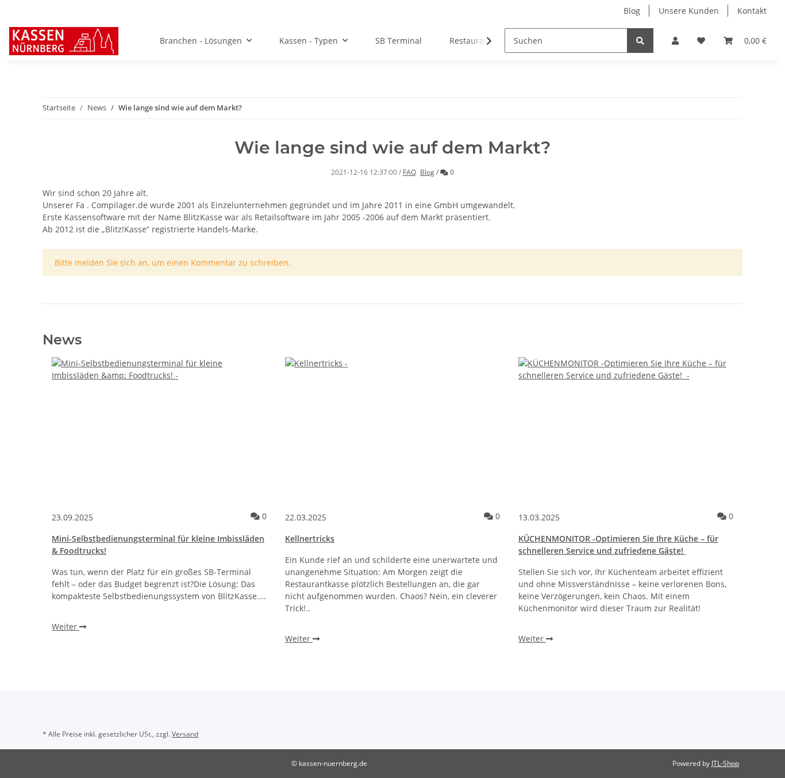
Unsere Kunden (689, 10)
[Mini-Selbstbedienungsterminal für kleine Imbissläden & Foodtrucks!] (159, 429)
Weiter (65, 626)
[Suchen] (640, 40)
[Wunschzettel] (701, 40)
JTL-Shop (725, 763)
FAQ (409, 172)
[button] (675, 40)
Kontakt (752, 10)
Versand (185, 734)
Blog (632, 10)
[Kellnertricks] (392, 429)
